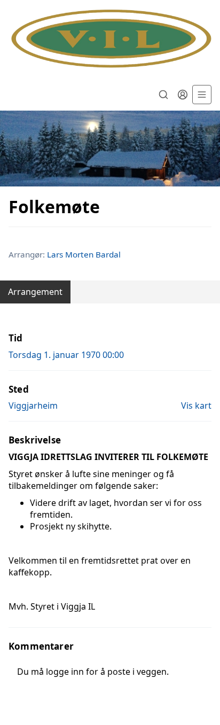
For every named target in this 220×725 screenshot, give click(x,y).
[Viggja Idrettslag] (110, 39)
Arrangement (35, 292)
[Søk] (163, 94)
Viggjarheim (33, 405)
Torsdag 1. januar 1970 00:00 (66, 355)
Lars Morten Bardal (84, 254)
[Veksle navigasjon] (201, 94)
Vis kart (196, 405)
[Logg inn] (182, 94)
